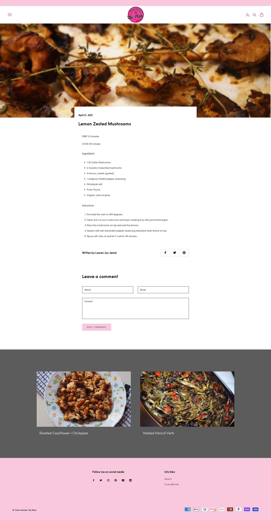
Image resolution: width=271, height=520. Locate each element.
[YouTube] (123, 480)
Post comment (97, 327)
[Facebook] (93, 480)
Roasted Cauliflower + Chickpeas (64, 433)
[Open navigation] (10, 14)
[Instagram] (108, 480)
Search (168, 479)
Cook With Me (172, 484)
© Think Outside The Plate (24, 510)
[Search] (254, 14)
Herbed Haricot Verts (158, 433)
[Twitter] (101, 480)
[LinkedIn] (130, 480)
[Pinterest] (115, 480)
